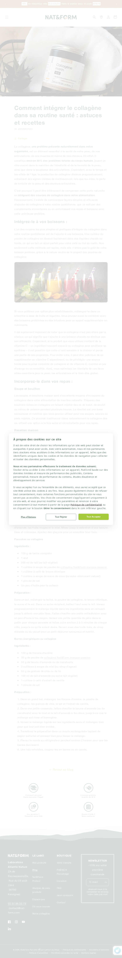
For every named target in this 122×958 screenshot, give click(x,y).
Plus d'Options (28, 517)
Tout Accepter (94, 517)
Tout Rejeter (61, 517)
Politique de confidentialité (86, 504)
